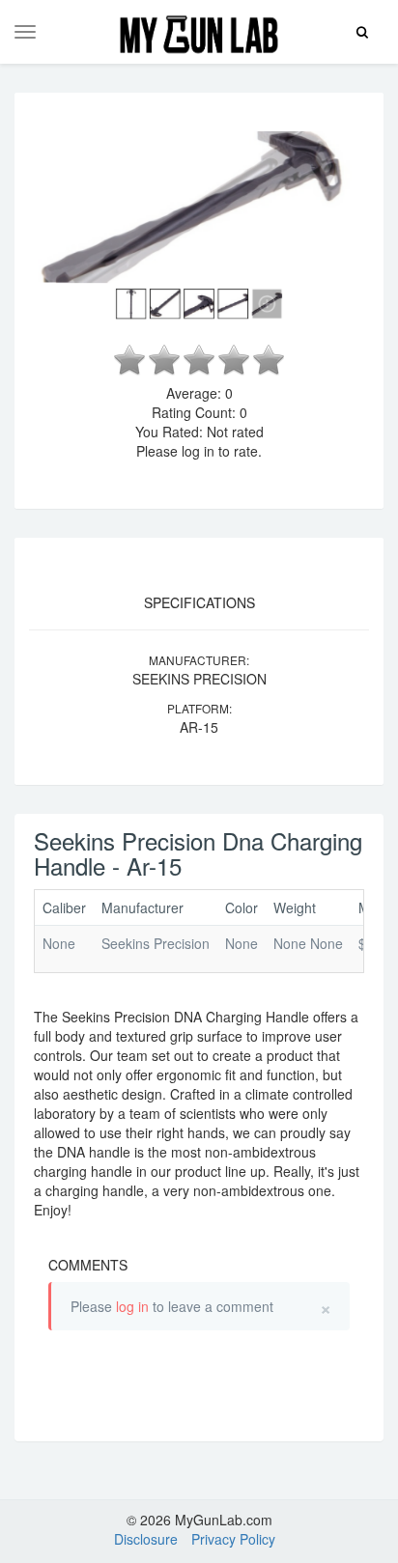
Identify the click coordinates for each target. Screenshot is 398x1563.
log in (132, 1306)
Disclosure (146, 1539)
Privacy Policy (233, 1539)
